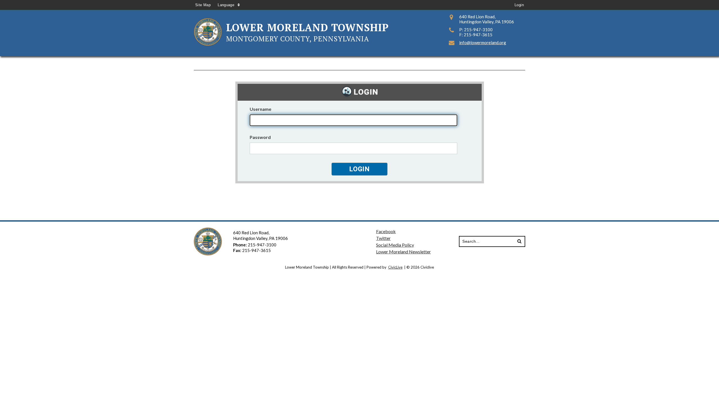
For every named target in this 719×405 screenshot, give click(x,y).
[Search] (519, 241)
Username (260, 109)
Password (260, 137)
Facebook (386, 231)
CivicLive (395, 267)
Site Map (203, 5)
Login (519, 5)
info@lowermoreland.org (482, 42)
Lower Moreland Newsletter (403, 251)
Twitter (383, 238)
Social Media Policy (395, 245)
